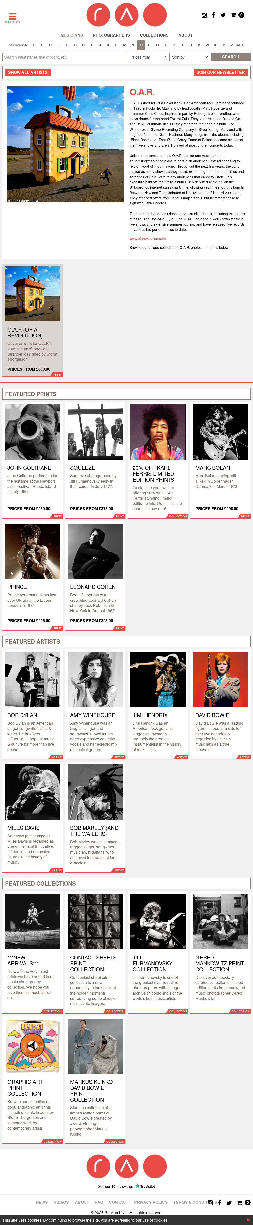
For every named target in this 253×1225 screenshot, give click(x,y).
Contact (118, 1202)
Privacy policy (151, 1202)
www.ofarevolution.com (148, 238)
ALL (240, 45)
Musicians (72, 35)
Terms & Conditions (195, 1202)
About (185, 35)
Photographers (111, 35)
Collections (154, 35)
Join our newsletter (221, 72)
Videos (61, 1202)
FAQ (99, 1202)
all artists (28, 72)
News (42, 1202)
